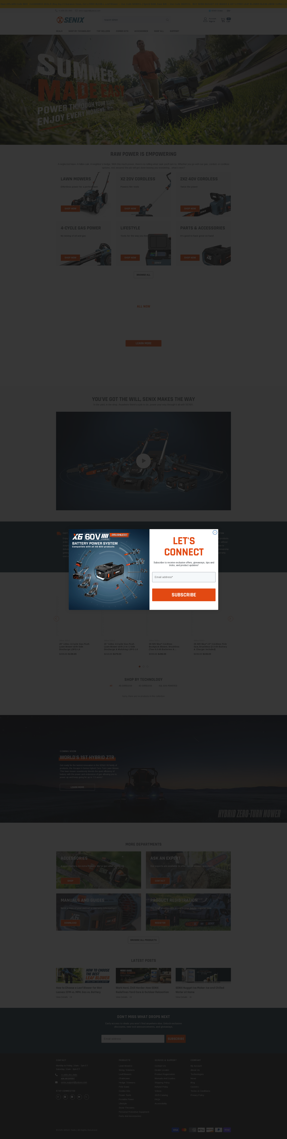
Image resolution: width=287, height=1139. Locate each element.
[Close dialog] (215, 532)
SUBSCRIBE (184, 594)
